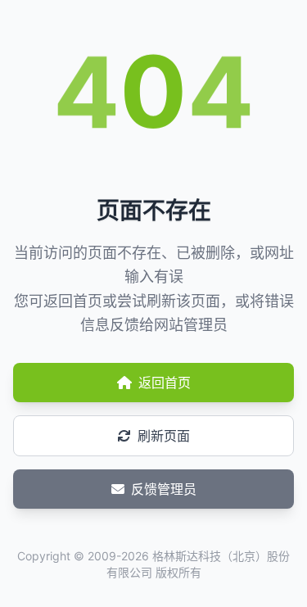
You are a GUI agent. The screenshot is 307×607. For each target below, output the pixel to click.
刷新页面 (164, 436)
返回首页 (164, 382)
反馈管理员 (163, 489)
